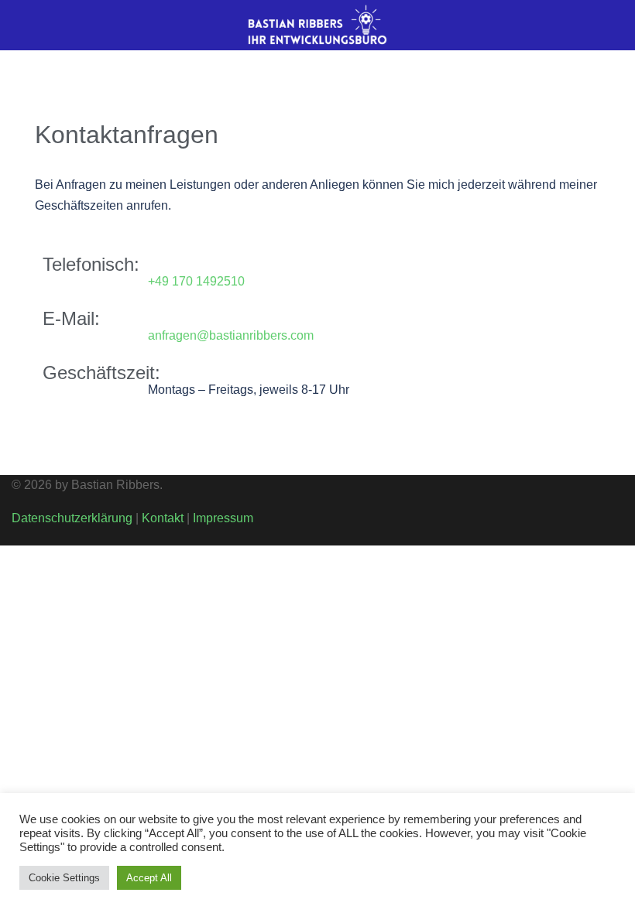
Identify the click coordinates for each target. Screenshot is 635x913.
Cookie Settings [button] (64, 878)
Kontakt (163, 518)
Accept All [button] (149, 878)
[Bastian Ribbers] (317, 24)
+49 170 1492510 (196, 281)
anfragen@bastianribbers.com (231, 335)
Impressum (223, 518)
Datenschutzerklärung (72, 518)
